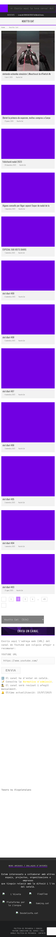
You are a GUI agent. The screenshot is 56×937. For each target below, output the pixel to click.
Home (3, 27)
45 (44, 599)
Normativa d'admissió (37, 681)
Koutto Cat (19, 77)
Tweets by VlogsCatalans (16, 789)
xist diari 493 (8, 587)
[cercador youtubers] (4, 8)
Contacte (42, 933)
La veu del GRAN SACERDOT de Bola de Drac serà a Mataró (33, 15)
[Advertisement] (28, 725)
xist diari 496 (8, 445)
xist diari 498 (8, 337)
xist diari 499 (8, 293)
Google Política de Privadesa (23, 933)
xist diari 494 (8, 543)
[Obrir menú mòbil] (3, 15)
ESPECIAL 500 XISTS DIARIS (14, 249)
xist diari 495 (8, 499)
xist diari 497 (8, 391)
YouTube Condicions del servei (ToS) (28, 931)
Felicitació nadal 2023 (12, 161)
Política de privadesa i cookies (28, 928)
